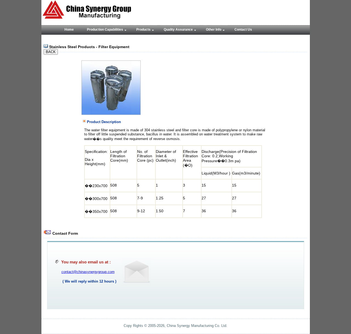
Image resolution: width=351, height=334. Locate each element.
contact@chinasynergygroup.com (88, 272)
